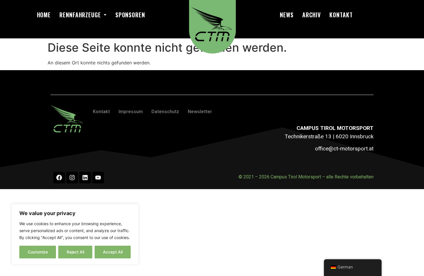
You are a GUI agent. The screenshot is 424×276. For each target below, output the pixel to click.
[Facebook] (59, 177)
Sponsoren (130, 14)
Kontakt (340, 14)
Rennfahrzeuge (80, 14)
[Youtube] (98, 177)
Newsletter (200, 111)
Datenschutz (165, 111)
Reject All (75, 251)
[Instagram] (72, 177)
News (287, 14)
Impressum (131, 111)
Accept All (113, 251)
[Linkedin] (85, 177)
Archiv (311, 14)
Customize (38, 251)
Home (44, 14)
